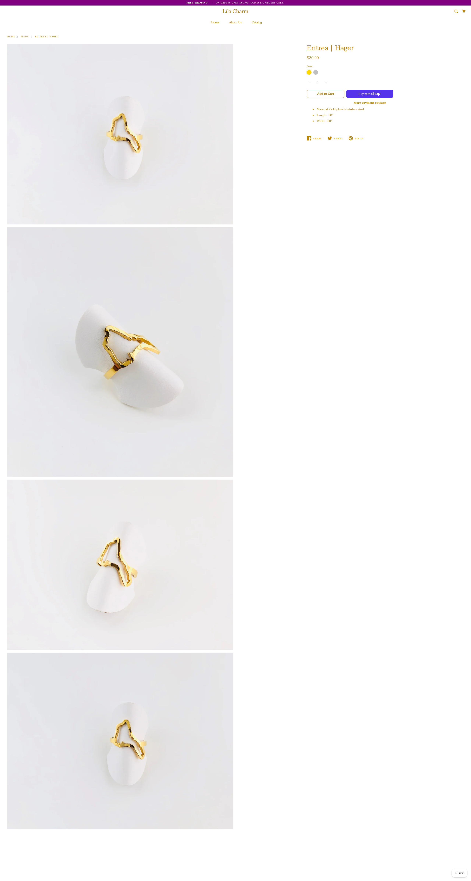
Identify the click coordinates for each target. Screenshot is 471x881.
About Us (235, 22)
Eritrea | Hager (47, 36)
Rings (25, 36)
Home (215, 22)
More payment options (370, 102)
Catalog (257, 22)
